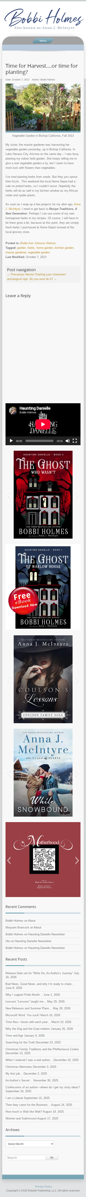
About (32, 920)
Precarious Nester (20, 274)
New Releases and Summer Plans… (29, 1008)
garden (21, 247)
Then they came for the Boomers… (28, 1104)
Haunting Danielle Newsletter (46, 934)
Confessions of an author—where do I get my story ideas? (43, 1087)
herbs (31, 247)
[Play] (11, 441)
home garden (44, 247)
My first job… (14, 1073)
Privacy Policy (43, 1186)
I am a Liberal (14, 1098)
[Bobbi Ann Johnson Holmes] (43, 19)
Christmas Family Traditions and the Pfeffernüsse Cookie (42, 1049)
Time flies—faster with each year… (28, 1022)
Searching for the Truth (20, 1042)
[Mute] (67, 441)
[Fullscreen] (75, 441)
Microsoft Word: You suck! (22, 1015)
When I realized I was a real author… (29, 1060)
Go (52, 1157)
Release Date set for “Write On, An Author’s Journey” (39, 973)
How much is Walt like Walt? (24, 1111)
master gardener (16, 252)
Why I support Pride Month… (24, 994)
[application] (43, 424)
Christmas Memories (19, 1066)
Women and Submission (21, 1118)
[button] (9, 494)
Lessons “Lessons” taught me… (26, 1001)
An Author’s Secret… (19, 1080)
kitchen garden (64, 247)
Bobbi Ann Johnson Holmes (38, 243)
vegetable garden (39, 252)
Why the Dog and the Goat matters (28, 1028)
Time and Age (14, 1035)
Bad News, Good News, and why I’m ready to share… (40, 984)
